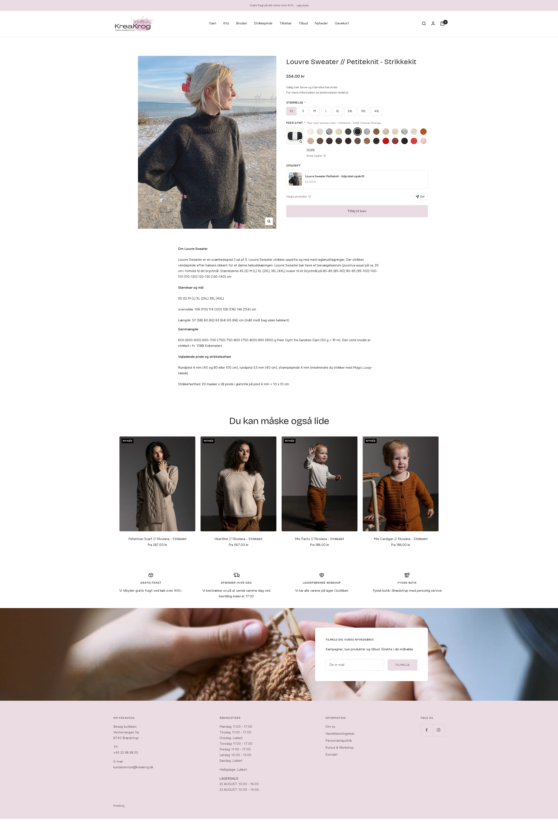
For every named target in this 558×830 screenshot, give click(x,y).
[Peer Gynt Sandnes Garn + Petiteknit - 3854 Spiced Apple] (395, 141)
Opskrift (293, 165)
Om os (330, 727)
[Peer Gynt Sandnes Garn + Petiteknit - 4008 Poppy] (414, 141)
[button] (295, 136)
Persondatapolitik (338, 741)
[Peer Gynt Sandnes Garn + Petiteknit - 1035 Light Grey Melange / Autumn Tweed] (329, 132)
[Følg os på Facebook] (427, 730)
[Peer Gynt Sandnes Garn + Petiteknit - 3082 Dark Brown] (329, 141)
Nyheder (321, 23)
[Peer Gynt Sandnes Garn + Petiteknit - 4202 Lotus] (423, 141)
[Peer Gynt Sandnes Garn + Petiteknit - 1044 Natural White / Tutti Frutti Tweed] (339, 132)
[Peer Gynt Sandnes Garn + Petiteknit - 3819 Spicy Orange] (386, 141)
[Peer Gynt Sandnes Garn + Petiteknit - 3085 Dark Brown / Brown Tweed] (339, 141)
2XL (350, 111)
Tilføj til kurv (356, 211)
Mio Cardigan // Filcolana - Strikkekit (401, 539)
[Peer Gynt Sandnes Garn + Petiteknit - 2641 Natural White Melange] (414, 132)
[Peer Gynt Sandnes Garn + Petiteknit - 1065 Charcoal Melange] (348, 132)
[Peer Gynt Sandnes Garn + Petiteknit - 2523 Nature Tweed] (404, 132)
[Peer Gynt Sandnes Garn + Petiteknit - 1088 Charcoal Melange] (358, 132)
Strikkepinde (263, 23)
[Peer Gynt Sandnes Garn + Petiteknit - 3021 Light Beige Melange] (310, 141)
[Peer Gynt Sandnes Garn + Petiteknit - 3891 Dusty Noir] (404, 141)
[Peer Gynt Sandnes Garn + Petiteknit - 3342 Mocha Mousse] (367, 141)
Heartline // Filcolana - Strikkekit (238, 539)
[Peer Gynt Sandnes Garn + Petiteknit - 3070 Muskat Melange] (320, 141)
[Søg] (424, 24)
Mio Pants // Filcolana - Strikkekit (319, 539)
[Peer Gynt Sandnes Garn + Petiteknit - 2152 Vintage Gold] (376, 132)
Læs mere (303, 5)
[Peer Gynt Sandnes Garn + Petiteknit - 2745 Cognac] (423, 132)
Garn (212, 23)
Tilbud (303, 23)
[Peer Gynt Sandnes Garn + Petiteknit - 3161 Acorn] (358, 141)
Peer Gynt (333, 122)
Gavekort (342, 23)
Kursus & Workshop (339, 748)
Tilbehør (285, 23)
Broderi (241, 23)
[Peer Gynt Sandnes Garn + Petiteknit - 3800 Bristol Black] (376, 141)
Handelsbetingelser (339, 734)
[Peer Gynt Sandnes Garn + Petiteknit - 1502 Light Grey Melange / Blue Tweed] (367, 132)
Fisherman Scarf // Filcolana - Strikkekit (157, 539)
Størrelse (296, 102)
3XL (363, 111)
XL (337, 111)
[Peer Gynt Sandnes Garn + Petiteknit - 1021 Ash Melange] (320, 132)
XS (291, 111)
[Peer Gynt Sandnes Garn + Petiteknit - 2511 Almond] (395, 132)
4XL (376, 111)
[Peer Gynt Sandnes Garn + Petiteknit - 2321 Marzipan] (386, 132)
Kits (226, 23)
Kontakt (331, 755)
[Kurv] (442, 24)
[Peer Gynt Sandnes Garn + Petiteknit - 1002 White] (310, 132)
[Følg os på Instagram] (439, 730)
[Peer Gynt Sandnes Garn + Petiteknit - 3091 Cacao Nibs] (348, 141)
